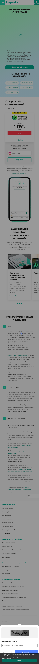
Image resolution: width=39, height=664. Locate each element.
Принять (20, 660)
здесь (9, 658)
